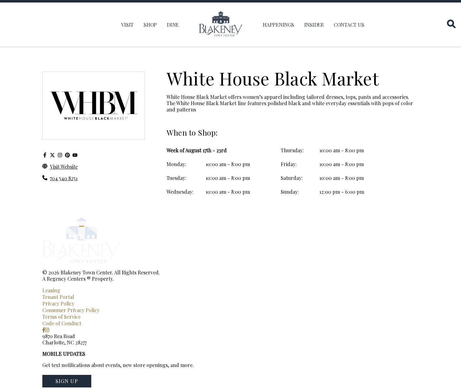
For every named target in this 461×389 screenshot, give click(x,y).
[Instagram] (59, 155)
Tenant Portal (58, 297)
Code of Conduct (61, 323)
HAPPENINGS (278, 24)
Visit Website (64, 166)
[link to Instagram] (47, 330)
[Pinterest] (67, 155)
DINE (173, 24)
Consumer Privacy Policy (70, 310)
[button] (66, 381)
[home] (221, 24)
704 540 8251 (63, 178)
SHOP (150, 24)
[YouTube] (74, 155)
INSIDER (314, 24)
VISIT (127, 24)
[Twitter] (52, 155)
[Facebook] (44, 155)
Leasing (51, 290)
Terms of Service (61, 316)
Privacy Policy (58, 303)
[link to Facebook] (43, 330)
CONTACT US (349, 24)
